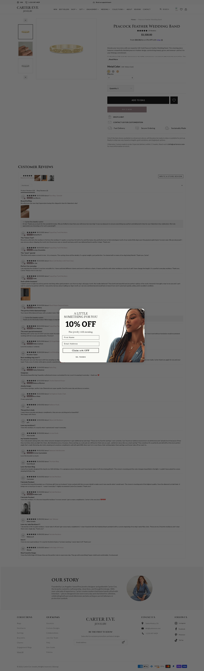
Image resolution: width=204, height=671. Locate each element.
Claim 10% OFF (80, 350)
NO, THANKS (81, 357)
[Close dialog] (142, 311)
